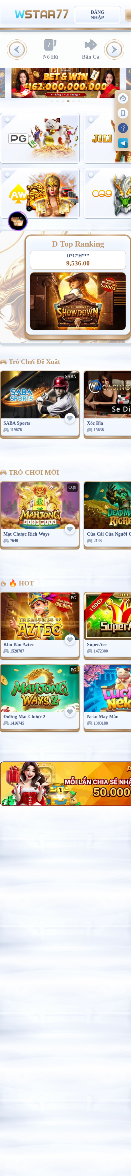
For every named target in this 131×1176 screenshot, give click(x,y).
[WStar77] (41, 13)
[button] (17, 49)
